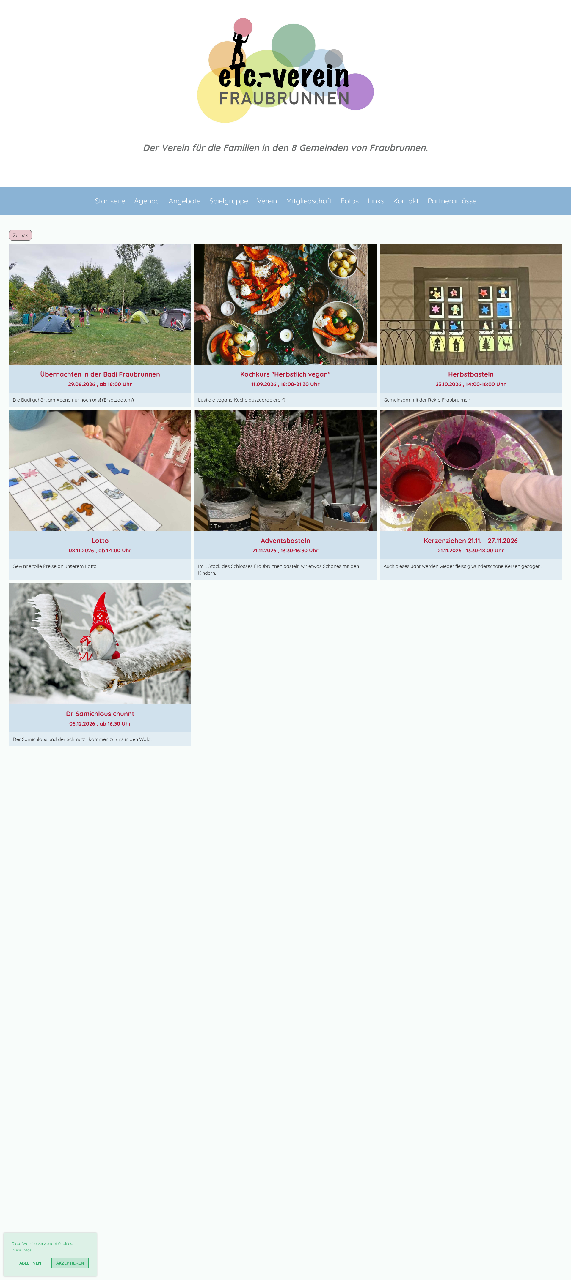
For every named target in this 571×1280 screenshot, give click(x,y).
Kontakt (406, 200)
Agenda (147, 200)
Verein (267, 200)
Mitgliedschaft (309, 200)
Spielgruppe (228, 200)
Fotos (350, 200)
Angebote (184, 200)
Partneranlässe (452, 200)
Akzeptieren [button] (70, 1263)
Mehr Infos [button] (22, 1250)
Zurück (20, 235)
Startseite (110, 200)
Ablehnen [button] (30, 1263)
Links (376, 200)
